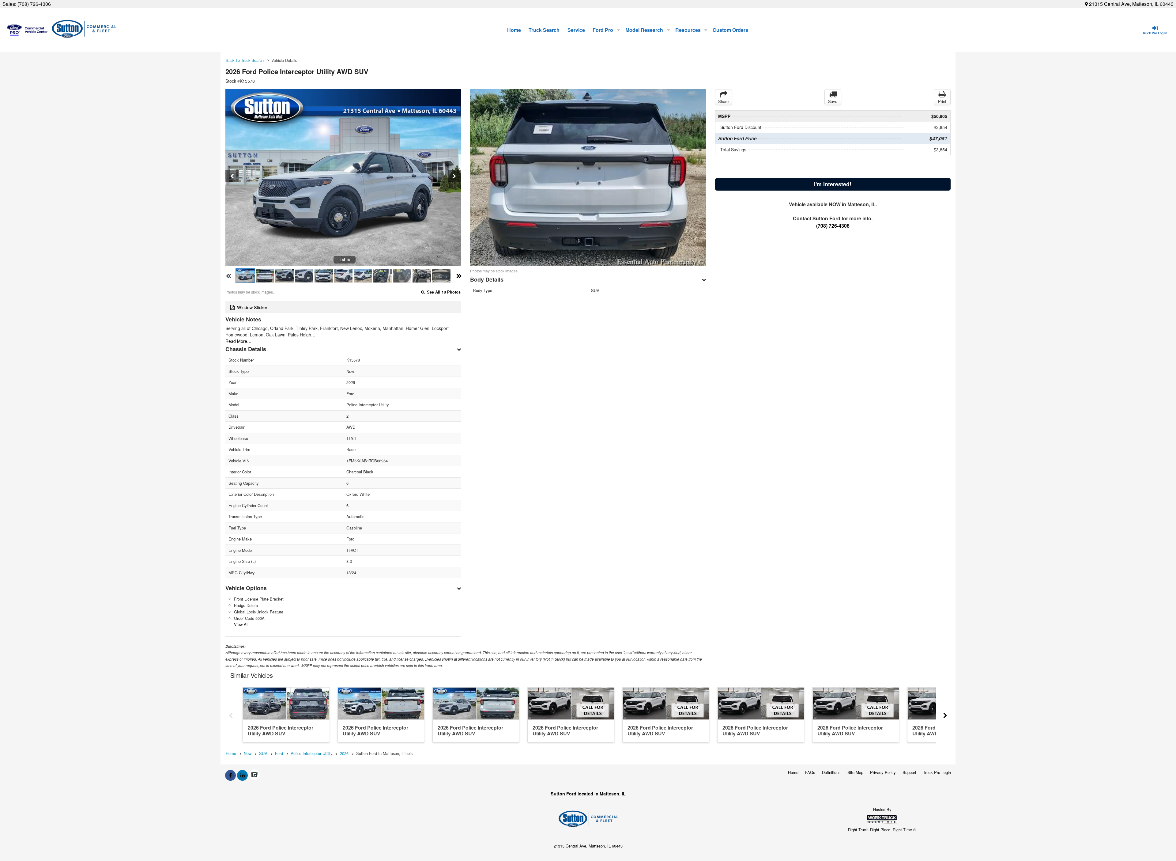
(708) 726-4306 (34, 3)
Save (832, 101)
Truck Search (544, 29)
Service (576, 29)
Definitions (831, 772)
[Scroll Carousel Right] (945, 714)
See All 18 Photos (443, 292)
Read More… (238, 341)
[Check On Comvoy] (254, 775)
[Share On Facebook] (230, 775)
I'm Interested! (832, 184)
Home (514, 29)
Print (942, 101)
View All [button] (241, 624)
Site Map (855, 772)
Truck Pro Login (937, 772)
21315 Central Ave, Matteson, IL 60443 (1131, 3)
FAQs (810, 772)
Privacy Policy (883, 772)
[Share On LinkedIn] (242, 775)
